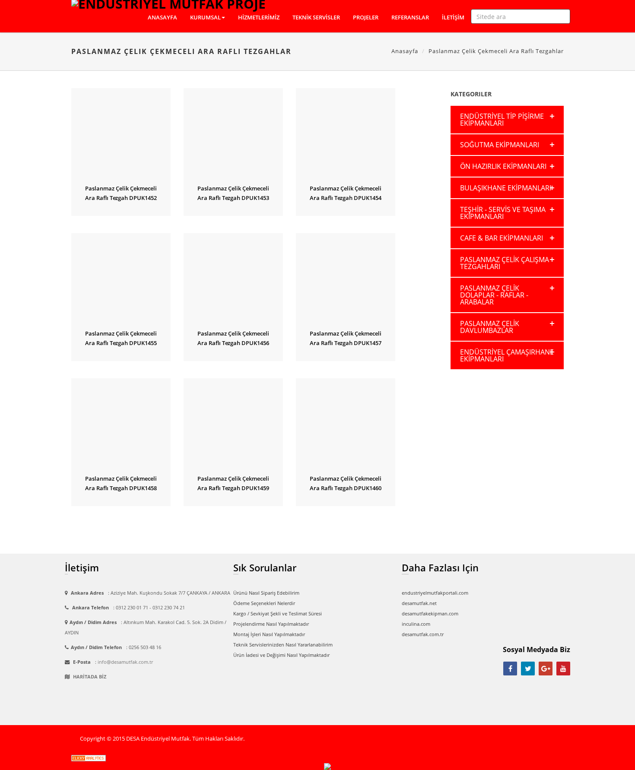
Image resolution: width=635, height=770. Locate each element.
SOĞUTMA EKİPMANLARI (499, 144)
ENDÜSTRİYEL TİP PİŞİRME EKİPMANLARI (502, 119)
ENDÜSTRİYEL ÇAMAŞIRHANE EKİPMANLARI (507, 355)
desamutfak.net (419, 603)
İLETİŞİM (453, 17)
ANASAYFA (162, 17)
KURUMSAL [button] (205, 17)
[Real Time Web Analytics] (88, 757)
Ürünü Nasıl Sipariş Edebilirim (266, 592)
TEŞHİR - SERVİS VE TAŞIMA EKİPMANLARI (503, 213)
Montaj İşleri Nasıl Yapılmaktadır (269, 634)
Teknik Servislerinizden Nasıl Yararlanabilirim (283, 644)
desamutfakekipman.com (430, 613)
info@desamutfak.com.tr (125, 662)
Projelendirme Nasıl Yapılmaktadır (271, 624)
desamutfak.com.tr (423, 634)
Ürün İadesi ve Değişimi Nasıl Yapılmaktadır (281, 655)
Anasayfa (404, 51)
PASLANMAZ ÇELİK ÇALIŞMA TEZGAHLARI (504, 263)
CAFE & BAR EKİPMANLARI (501, 238)
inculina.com (416, 624)
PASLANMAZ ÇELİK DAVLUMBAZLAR (489, 327)
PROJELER (365, 17)
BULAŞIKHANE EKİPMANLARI (505, 188)
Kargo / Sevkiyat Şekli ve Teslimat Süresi (277, 613)
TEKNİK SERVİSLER (316, 17)
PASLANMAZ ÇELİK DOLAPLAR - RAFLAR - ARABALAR (494, 295)
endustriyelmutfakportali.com (435, 592)
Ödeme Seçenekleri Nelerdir (264, 603)
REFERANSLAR (410, 17)
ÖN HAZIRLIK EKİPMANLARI (503, 166)
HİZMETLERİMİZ (258, 17)
